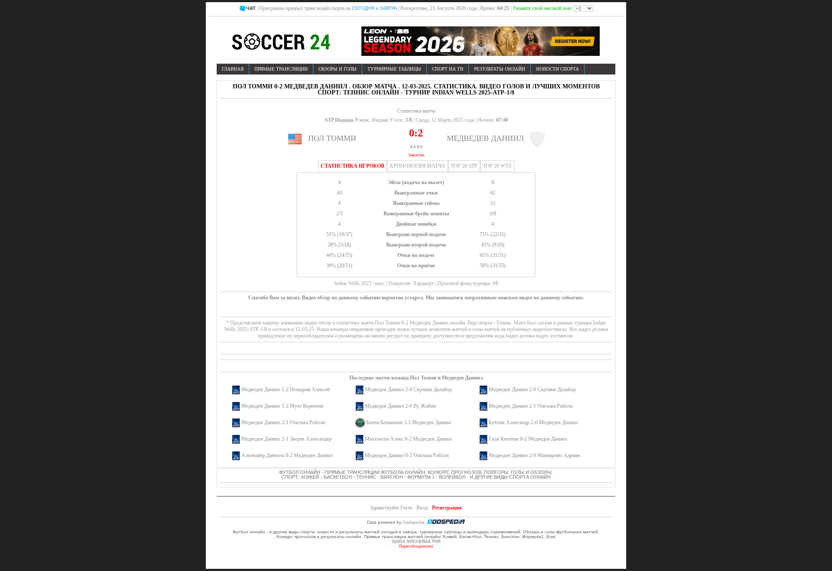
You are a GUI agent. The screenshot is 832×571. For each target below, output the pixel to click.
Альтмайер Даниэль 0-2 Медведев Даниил (287, 455)
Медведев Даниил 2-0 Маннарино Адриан (534, 455)
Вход (422, 508)
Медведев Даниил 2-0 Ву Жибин (400, 406)
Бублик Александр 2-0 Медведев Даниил (533, 422)
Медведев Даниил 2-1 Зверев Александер (286, 439)
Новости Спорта (557, 68)
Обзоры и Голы (337, 68)
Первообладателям (416, 546)
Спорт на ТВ (447, 68)
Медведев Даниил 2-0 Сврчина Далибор (408, 389)
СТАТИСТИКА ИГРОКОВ (352, 166)
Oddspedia (414, 522)
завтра (388, 8)
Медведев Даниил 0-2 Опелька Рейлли (406, 455)
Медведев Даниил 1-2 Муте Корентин (282, 406)
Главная (233, 68)
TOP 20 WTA (497, 166)
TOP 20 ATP (464, 166)
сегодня (363, 8)
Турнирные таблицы (394, 68)
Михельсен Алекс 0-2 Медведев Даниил (408, 439)
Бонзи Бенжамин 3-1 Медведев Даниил (408, 422)
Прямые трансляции (281, 68)
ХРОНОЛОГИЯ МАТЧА (417, 166)
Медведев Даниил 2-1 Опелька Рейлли (530, 406)
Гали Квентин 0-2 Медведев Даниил (528, 439)
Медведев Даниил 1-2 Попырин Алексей (285, 389)
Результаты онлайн (499, 68)
